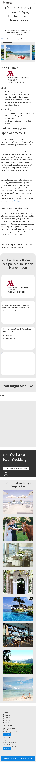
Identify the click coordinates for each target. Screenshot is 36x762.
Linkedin (6, 722)
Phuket (17, 201)
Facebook (7, 715)
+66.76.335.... (10, 335)
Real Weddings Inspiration (10, 732)
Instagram (7, 717)
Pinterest (7, 720)
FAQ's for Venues (8, 744)
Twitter (6, 719)
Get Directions (10, 338)
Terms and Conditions (9, 742)
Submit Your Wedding (9, 728)
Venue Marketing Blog (9, 746)
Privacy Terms (7, 730)
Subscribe (7, 734)
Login (4, 740)
